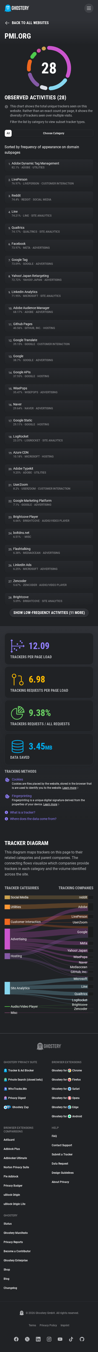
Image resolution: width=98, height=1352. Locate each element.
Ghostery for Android (67, 1116)
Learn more (69, 787)
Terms (32, 1325)
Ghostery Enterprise (16, 1260)
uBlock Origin (12, 1194)
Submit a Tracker (62, 1154)
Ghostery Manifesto (16, 1233)
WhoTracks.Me (17, 1088)
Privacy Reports (13, 1242)
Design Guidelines (63, 1172)
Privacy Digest (17, 1098)
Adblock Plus (12, 1149)
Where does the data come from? (33, 819)
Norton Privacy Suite (16, 1167)
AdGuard (9, 1139)
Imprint (65, 1325)
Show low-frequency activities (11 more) (49, 612)
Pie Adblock (11, 1176)
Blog (6, 1278)
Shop (7, 1269)
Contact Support (62, 1145)
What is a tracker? (22, 812)
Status (8, 1223)
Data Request (60, 1163)
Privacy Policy (48, 1325)
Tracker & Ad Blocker (21, 1070)
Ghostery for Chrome (67, 1070)
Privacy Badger (13, 1185)
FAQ (54, 1136)
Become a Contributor (17, 1251)
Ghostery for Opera (66, 1098)
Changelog (10, 1288)
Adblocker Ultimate (15, 1158)
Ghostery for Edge (65, 1107)
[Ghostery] (17, 8)
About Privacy (60, 1182)
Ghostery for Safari (66, 1088)
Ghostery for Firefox (66, 1079)
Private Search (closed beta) (25, 1079)
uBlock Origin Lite (14, 1204)
